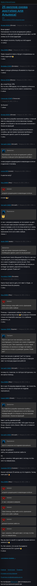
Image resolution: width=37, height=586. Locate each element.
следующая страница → (8, 558)
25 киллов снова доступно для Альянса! (15, 10)
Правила (19, 570)
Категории (11, 570)
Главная (3, 570)
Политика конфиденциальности (11, 577)
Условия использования (9, 573)
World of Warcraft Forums (8, 2)
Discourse (14, 582)
